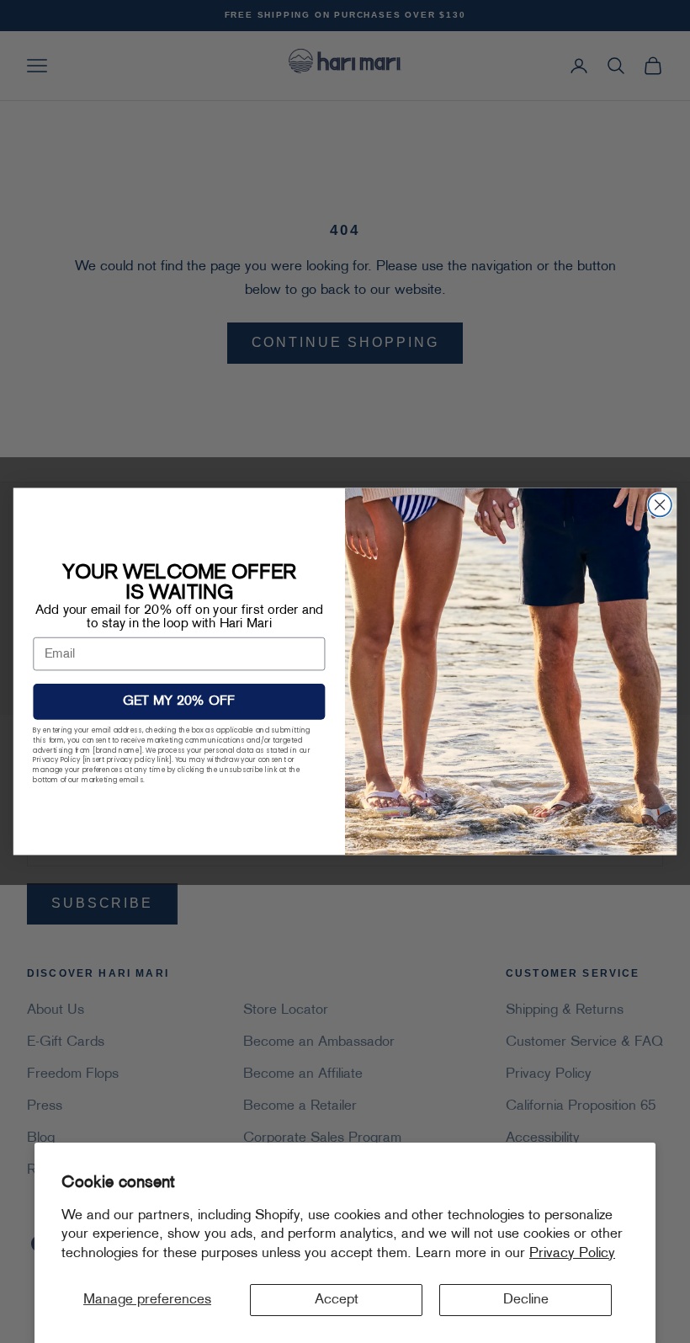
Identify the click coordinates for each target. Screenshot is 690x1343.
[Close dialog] (659, 505)
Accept (336, 1300)
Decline (526, 1300)
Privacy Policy (572, 1253)
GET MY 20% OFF (179, 702)
